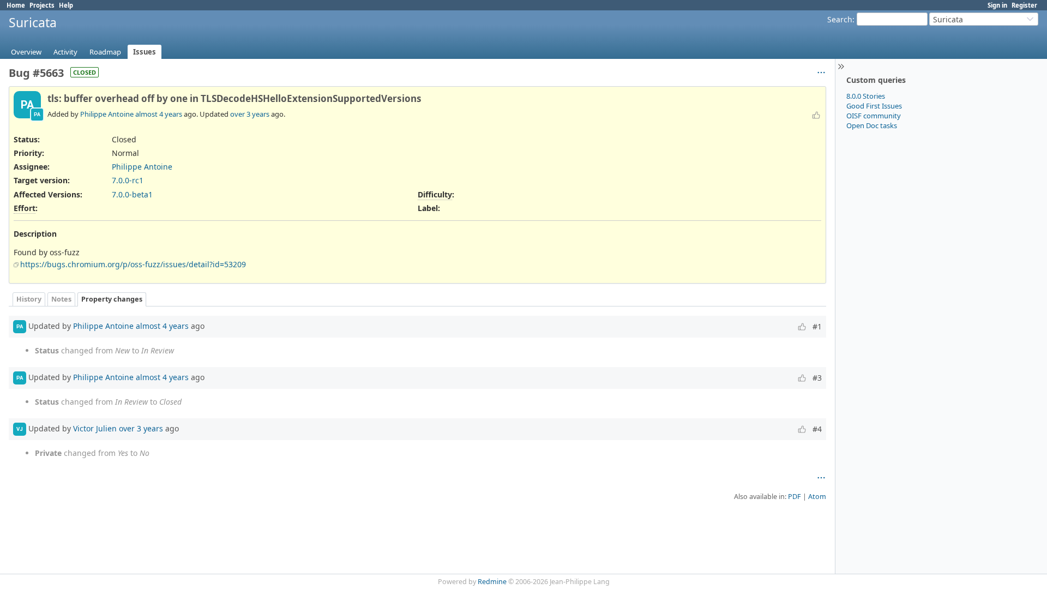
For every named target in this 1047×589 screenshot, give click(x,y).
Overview (26, 52)
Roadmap (105, 52)
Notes (61, 299)
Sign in (997, 5)
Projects (42, 5)
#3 (817, 377)
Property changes (111, 299)
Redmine (492, 581)
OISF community (873, 116)
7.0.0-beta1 (132, 194)
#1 (817, 326)
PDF (794, 496)
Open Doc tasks (871, 125)
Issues (144, 52)
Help (66, 5)
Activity (65, 52)
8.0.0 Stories (865, 96)
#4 (817, 429)
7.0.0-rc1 (127, 180)
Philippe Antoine (107, 114)
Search (839, 19)
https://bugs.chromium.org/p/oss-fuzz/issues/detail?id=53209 (133, 264)
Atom (817, 496)
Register (1024, 5)
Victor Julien (95, 428)
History (28, 299)
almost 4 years (158, 114)
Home (16, 5)
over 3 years (249, 114)
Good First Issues (874, 106)
